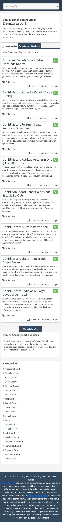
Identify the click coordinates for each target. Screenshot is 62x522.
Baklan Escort (11, 377)
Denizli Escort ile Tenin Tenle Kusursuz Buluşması (21, 126)
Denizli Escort (11, 416)
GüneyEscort (10, 424)
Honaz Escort (11, 429)
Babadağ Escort (12, 373)
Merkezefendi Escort (14, 442)
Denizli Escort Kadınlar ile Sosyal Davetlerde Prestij (24, 292)
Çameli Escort (11, 403)
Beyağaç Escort (12, 386)
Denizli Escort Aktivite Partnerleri (25, 227)
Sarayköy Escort (12, 450)
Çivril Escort (10, 412)
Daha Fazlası (30, 329)
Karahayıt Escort (12, 437)
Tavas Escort (10, 459)
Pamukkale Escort (13, 446)
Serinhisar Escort (12, 454)
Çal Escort (9, 399)
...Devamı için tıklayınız (40, 77)
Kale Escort (10, 433)
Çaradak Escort (12, 407)
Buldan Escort (11, 395)
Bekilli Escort (11, 382)
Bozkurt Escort (12, 390)
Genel (7, 420)
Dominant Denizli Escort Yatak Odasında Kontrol (23, 62)
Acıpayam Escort (12, 369)
